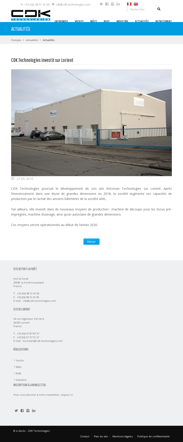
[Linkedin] (118, 4)
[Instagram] (112, 4)
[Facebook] (107, 4)
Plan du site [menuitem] (101, 436)
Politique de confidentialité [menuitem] (153, 436)
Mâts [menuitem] (18, 367)
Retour (91, 242)
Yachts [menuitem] (20, 360)
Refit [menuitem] (18, 373)
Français (16, 40)
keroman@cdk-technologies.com (43, 340)
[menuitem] (129, 4)
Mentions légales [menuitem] (122, 436)
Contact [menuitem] (84, 436)
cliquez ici (67, 394)
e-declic (21, 430)
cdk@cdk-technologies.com (73, 4)
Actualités (32, 40)
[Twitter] (101, 4)
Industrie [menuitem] (21, 379)
